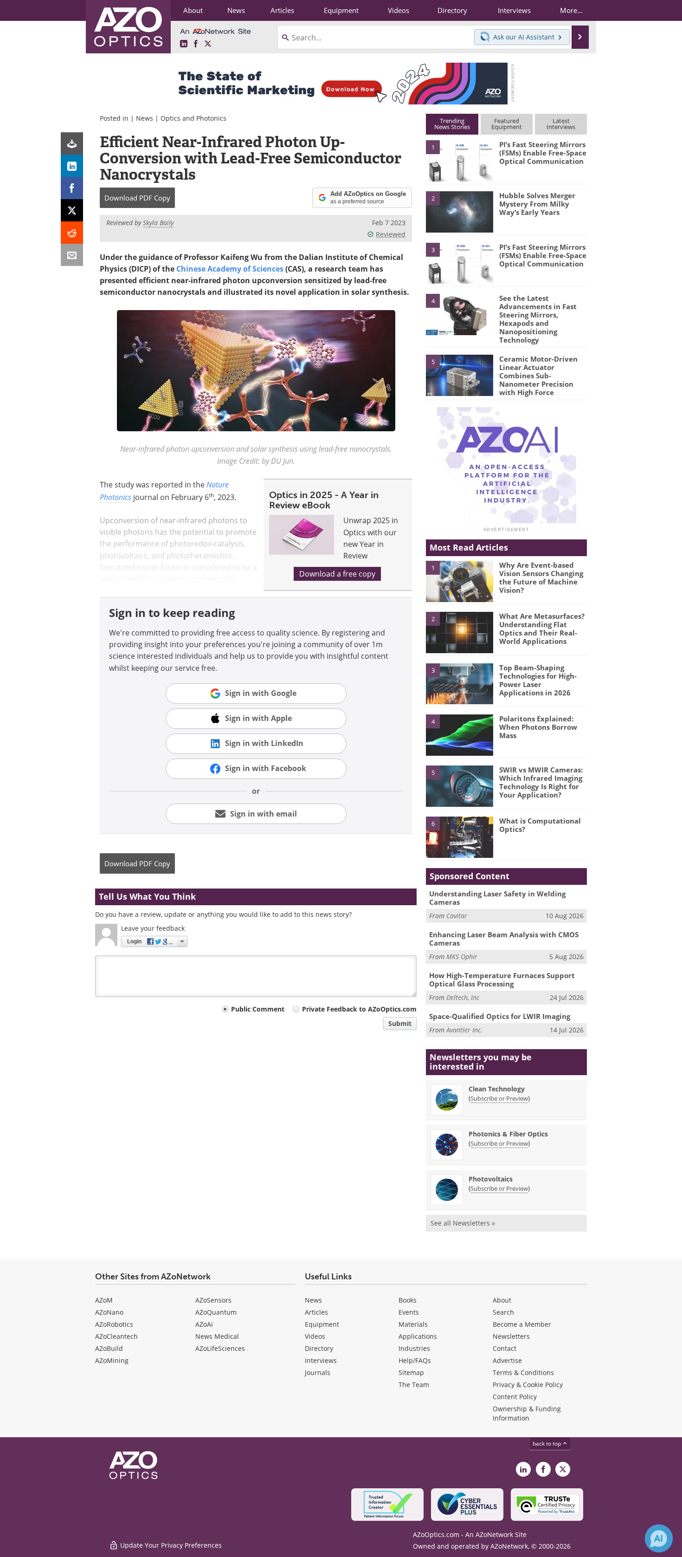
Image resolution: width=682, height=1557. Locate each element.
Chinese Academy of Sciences (229, 269)
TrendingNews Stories (452, 124)
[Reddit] (72, 232)
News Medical (217, 1336)
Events (409, 1312)
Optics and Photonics (193, 118)
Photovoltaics (491, 1178)
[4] (459, 314)
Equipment (322, 1324)
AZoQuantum (216, 1312)
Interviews (321, 1360)
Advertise (507, 1360)
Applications (418, 1336)
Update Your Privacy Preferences (170, 1545)
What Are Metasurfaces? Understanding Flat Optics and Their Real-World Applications (542, 628)
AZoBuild (109, 1348)
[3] (459, 262)
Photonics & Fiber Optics (508, 1133)
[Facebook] (72, 188)
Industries (414, 1348)
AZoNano (109, 1312)
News (144, 118)
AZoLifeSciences (220, 1348)
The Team (414, 1384)
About (502, 1300)
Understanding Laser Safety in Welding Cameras (497, 898)
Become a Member (522, 1324)
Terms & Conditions (523, 1372)
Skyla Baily (158, 222)
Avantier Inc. (464, 1029)
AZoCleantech (116, 1336)
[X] (72, 210)
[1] (459, 160)
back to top (547, 1443)
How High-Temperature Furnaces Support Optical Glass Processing (502, 979)
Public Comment (257, 1009)
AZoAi (204, 1324)
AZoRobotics (114, 1324)
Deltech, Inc (462, 997)
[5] (459, 374)
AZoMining (112, 1360)
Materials (413, 1324)
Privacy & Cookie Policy (528, 1384)
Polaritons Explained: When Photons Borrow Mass (538, 727)
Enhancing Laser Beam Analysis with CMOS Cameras (504, 938)
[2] (459, 211)
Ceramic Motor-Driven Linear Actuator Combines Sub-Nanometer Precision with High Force (538, 375)
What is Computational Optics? (540, 825)
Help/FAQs (415, 1360)
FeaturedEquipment (506, 124)
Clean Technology (497, 1088)
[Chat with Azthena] (659, 1538)
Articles (316, 1312)
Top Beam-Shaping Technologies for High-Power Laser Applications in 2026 (538, 680)
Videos (315, 1336)
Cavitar (456, 915)
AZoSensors (213, 1300)
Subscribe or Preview (499, 1098)
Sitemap (411, 1372)
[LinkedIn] (72, 166)
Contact (504, 1348)
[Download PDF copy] (72, 143)
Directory (319, 1348)
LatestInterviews (561, 124)
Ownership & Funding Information (527, 1413)
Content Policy (515, 1396)
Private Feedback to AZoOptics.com (359, 1009)
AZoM (104, 1300)
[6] (459, 836)
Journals (317, 1372)
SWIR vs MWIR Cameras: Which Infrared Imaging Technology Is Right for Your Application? (541, 782)
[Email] (72, 255)
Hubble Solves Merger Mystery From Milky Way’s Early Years (537, 204)
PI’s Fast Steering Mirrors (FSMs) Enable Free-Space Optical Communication (542, 153)
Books (408, 1300)
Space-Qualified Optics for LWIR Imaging (499, 1016)
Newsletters (511, 1336)
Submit (400, 1023)
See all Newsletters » (463, 1223)
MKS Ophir (461, 956)
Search (503, 1312)
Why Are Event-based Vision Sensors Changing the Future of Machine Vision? (541, 577)
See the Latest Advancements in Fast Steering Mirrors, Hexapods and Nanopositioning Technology (538, 318)
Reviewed (390, 234)
